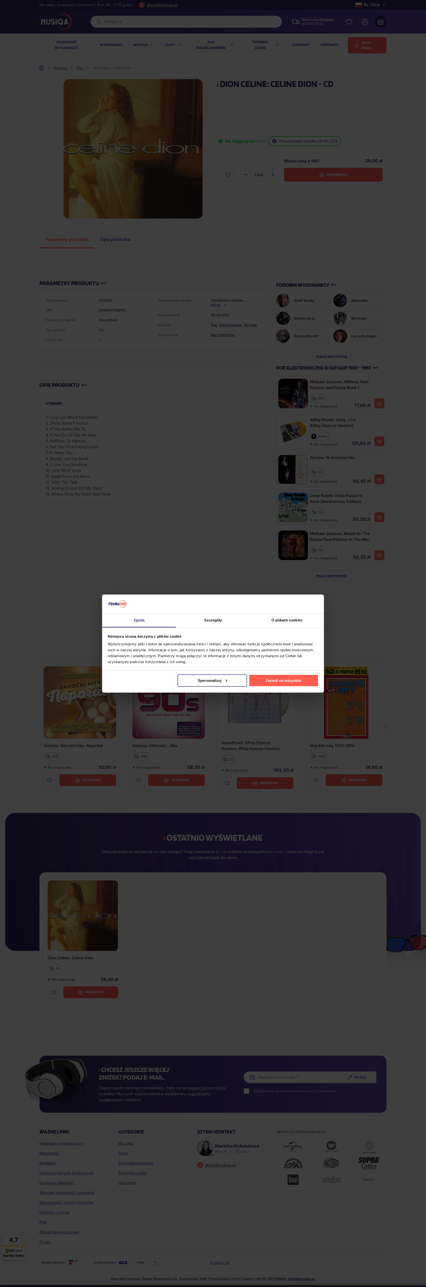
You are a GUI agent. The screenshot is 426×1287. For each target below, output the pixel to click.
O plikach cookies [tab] (286, 620)
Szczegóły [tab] (213, 620)
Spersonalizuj (209, 680)
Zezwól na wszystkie (283, 680)
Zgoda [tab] (139, 620)
